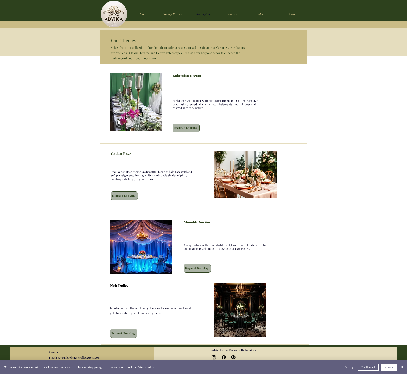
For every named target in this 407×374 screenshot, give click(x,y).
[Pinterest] (233, 357)
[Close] (401, 367)
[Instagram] (214, 357)
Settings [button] (349, 367)
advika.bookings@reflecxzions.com (79, 357)
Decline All (368, 367)
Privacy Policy (145, 367)
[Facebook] (223, 357)
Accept (389, 367)
